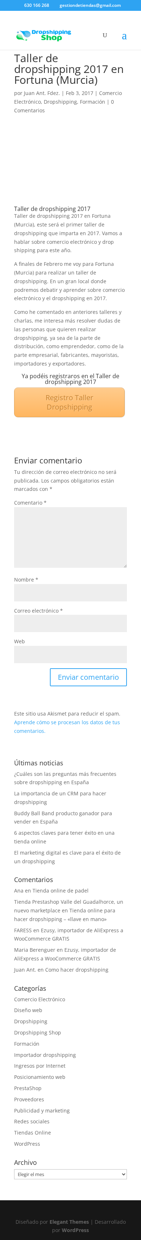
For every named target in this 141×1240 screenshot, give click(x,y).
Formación (92, 101)
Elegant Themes (69, 1221)
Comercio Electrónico (39, 999)
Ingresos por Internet (39, 1065)
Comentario (30, 502)
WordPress (27, 1143)
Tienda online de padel (61, 890)
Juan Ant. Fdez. (42, 93)
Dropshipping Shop (37, 1032)
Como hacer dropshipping (76, 969)
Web (19, 641)
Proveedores (29, 1099)
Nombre (26, 579)
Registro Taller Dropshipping (69, 402)
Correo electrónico (38, 610)
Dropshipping (60, 101)
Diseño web (28, 1010)
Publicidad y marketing (42, 1110)
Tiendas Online (32, 1132)
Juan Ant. (25, 969)
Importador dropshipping (45, 1054)
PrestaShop (28, 1088)
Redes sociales (32, 1121)
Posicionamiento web (39, 1076)
